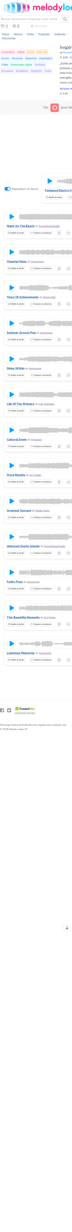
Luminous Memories (21, 653)
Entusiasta (7, 71)
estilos (30, 34)
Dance (30, 52)
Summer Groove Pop (21, 333)
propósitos (44, 34)
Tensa (47, 71)
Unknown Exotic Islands (23, 546)
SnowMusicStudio (49, 226)
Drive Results (16, 475)
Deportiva (31, 58)
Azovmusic (46, 333)
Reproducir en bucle (25, 189)
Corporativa (8, 52)
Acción (5, 58)
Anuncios (17, 58)
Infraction (36, 439)
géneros (18, 34)
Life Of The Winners (20, 404)
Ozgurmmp (37, 261)
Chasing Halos (17, 261)
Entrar (41, 26)
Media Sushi (42, 510)
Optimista (36, 71)
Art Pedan (35, 475)
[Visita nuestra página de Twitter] (9, 710)
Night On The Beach (20, 226)
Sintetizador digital (21, 64)
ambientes (60, 34)
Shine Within (16, 368)
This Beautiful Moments (23, 617)
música (5, 34)
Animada (40, 64)
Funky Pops (15, 582)
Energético (22, 71)
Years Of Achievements (23, 297)
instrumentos (9, 38)
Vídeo (4, 64)
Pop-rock (42, 52)
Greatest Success (19, 510)
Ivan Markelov (46, 404)
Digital (20, 52)
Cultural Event (17, 439)
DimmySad (49, 297)
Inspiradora (45, 58)
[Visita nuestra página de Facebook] (2, 710)
